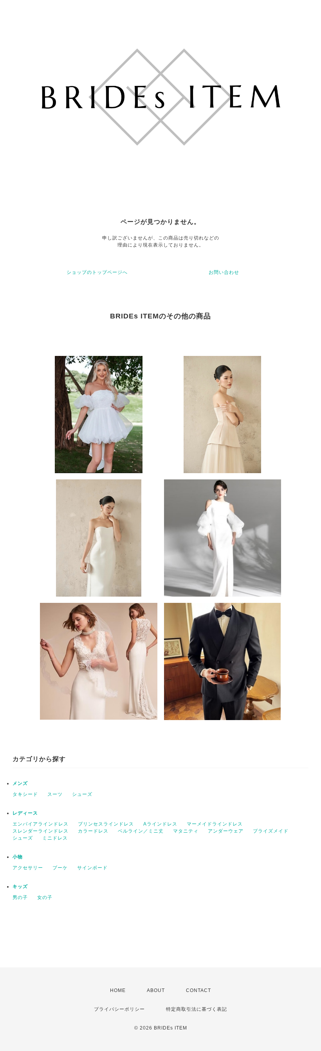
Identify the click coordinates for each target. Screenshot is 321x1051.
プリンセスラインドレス (106, 824)
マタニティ (185, 831)
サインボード (92, 867)
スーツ (55, 794)
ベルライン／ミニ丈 (141, 831)
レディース (25, 813)
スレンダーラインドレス (41, 831)
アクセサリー (28, 867)
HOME (118, 990)
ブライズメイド (271, 831)
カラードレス (93, 831)
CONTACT (198, 990)
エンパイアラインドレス (41, 824)
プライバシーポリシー (119, 1009)
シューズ (82, 794)
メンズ (20, 783)
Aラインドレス (160, 824)
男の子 (20, 897)
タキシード (25, 794)
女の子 (44, 897)
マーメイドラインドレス (215, 824)
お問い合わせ (224, 272)
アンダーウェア (225, 831)
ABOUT (156, 990)
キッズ (20, 886)
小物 (18, 857)
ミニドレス (55, 838)
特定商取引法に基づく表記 (196, 1009)
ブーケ (60, 867)
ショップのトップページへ (97, 272)
